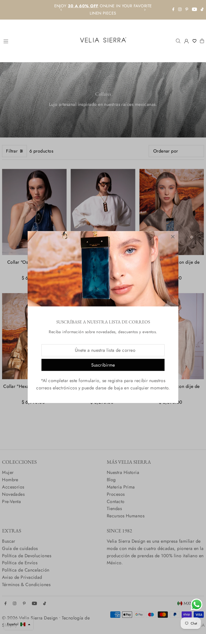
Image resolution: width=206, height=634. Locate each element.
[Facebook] (173, 10)
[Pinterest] (186, 10)
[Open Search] (178, 41)
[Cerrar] (172, 236)
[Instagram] (180, 10)
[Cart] (202, 41)
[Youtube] (194, 10)
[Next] (144, 9)
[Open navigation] (37, 41)
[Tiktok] (202, 10)
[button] (195, 40)
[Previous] (61, 9)
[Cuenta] (186, 41)
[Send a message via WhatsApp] (196, 604)
